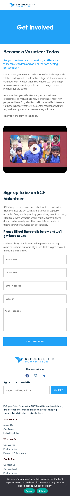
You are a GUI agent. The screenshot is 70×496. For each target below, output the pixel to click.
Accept (29, 491)
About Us (8, 425)
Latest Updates (11, 433)
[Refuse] (65, 485)
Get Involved (10, 469)
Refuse (42, 491)
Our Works (9, 445)
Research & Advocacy (14, 453)
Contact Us (9, 464)
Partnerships (10, 449)
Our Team (8, 429)
